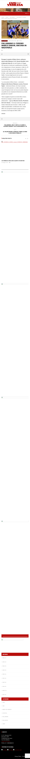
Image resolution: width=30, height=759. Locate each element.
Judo (3, 723)
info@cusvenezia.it (5, 741)
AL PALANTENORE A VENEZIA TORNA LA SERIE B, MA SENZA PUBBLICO (15, 132)
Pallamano (12, 17)
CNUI (3, 702)
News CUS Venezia (7, 709)
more (28, 54)
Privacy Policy (18, 756)
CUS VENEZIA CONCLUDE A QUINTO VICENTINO (13, 160)
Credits (23, 756)
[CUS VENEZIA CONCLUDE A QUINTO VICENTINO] (15, 150)
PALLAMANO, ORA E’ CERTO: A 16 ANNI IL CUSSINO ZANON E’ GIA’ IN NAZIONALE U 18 (15, 125)
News (7, 17)
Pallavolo (5, 720)
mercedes (20, 40)
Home (2, 17)
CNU (3, 705)
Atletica (4, 713)
